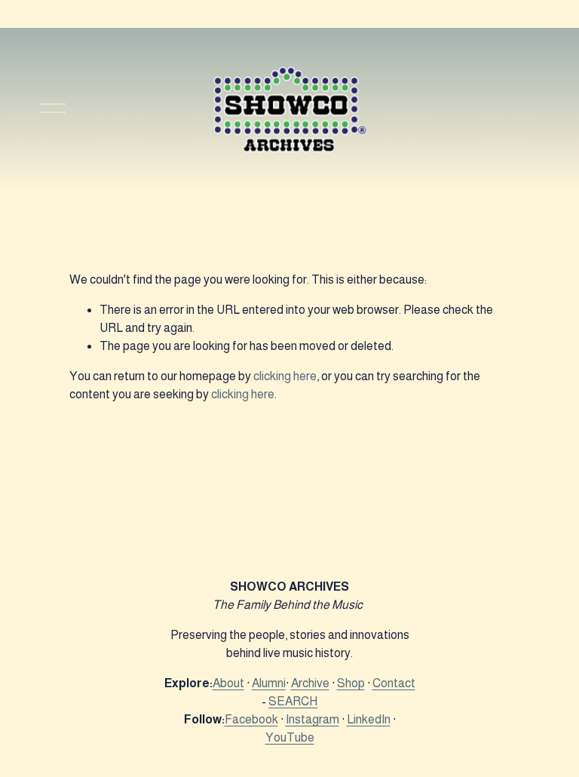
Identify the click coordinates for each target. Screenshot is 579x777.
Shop (351, 683)
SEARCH (292, 701)
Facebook (251, 719)
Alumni (269, 683)
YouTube (289, 737)
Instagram (312, 719)
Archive (310, 683)
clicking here (285, 376)
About (228, 683)
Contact (393, 683)
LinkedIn (369, 719)
